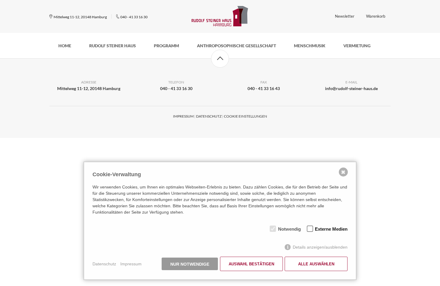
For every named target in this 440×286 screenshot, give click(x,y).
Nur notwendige (189, 264)
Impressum (183, 116)
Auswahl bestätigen (251, 264)
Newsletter (344, 16)
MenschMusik (309, 45)
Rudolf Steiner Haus (112, 45)
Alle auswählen (316, 264)
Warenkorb (375, 16)
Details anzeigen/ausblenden (320, 247)
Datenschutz (208, 116)
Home (64, 45)
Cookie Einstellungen (245, 116)
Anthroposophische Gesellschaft (236, 45)
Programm (166, 45)
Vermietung (357, 45)
